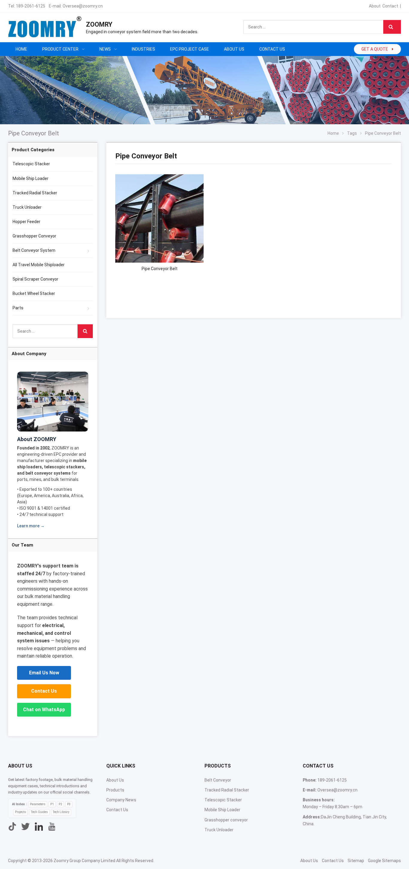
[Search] (392, 27)
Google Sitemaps (384, 860)
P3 (69, 804)
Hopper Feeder (26, 221)
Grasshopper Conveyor (34, 236)
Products (115, 790)
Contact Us (44, 691)
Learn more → (31, 525)
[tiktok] (12, 826)
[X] (25, 826)
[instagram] (38, 826)
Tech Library (61, 812)
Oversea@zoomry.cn (83, 6)
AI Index (18, 804)
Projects (20, 812)
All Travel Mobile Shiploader (39, 264)
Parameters (38, 804)
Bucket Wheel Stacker (34, 293)
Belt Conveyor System (34, 250)
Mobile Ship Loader (31, 178)
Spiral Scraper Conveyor (35, 279)
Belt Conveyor (218, 780)
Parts (18, 307)
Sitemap (356, 860)
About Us (115, 780)
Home (21, 49)
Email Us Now (44, 673)
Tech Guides (39, 812)
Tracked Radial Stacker (35, 192)
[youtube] (52, 826)
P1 (52, 804)
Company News (121, 799)
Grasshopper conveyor (226, 819)
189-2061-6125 (30, 6)
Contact (390, 6)
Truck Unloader (27, 207)
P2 (60, 804)
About (375, 6)
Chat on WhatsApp (44, 709)
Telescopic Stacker (31, 163)
